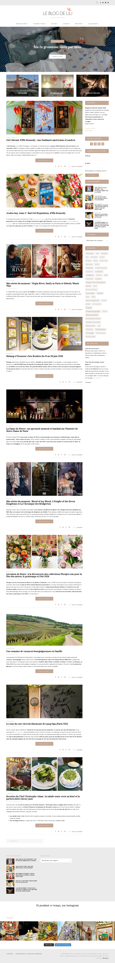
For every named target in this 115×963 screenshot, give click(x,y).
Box (87, 257)
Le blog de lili (92, 93)
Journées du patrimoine (91, 289)
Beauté (104, 253)
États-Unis (90, 337)
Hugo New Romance (95, 282)
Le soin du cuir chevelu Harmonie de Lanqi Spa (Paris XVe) (37, 723)
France (55, 54)
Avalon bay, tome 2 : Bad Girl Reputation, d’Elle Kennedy (36, 213)
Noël (88, 304)
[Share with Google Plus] (61, 166)
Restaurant (92, 315)
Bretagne (102, 257)
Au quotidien (92, 23)
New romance (92, 300)
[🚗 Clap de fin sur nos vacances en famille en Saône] (67, 931)
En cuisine (19, 801)
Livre (100, 293)
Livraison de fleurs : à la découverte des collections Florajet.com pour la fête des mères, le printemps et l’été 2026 (44, 575)
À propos (9, 953)
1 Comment (79, 382)
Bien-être (78, 23)
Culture (54, 23)
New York (104, 300)
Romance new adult (93, 322)
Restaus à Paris (21, 23)
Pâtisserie (105, 311)
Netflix (93, 296)
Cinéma (89, 268)
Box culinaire (94, 257)
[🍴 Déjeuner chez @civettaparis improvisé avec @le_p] (9, 931)
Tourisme (100, 329)
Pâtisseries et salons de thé (16, 359)
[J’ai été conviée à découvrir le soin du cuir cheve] (86, 931)
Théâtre (89, 329)
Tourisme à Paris (39, 23)
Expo (105, 275)
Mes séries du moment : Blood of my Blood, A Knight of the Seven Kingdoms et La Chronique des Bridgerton (40, 502)
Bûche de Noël (103, 260)
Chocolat (89, 264)
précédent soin (19, 732)
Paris (89, 307)
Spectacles (27, 434)
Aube (97, 253)
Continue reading (57, 60)
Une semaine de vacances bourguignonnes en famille (34, 651)
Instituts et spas (19, 726)
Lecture (15, 142)
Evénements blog (21, 579)
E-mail (88, 163)
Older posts (13, 841)
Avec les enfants (13, 434)
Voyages (66, 23)
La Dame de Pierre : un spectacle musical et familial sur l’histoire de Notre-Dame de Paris (42, 429)
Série (99, 325)
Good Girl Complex (39, 219)
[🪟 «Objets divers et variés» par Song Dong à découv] (105, 931)
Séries (15, 288)
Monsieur (105, 958)
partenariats (96, 378)
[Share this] (55, 166)
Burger (95, 260)
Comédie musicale (100, 268)
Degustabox (99, 275)
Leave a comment (77, 166)
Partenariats (89, 130)
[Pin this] (65, 166)
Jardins (95, 286)
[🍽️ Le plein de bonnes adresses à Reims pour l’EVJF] (47, 931)
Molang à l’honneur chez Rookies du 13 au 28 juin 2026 (34, 356)
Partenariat (93, 311)
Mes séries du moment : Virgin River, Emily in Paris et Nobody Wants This (42, 284)
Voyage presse (100, 333)
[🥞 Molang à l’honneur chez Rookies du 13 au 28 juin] (28, 931)
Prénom (87, 156)
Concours (89, 271)
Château (97, 264)
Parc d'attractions (97, 304)
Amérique (90, 253)
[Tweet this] (58, 166)
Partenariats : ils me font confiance (29, 953)
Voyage (90, 333)
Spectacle (90, 325)
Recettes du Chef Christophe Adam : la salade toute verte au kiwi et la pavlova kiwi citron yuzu (43, 797)
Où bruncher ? (57, 93)
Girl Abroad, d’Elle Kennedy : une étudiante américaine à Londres (40, 140)
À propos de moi (90, 128)
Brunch (88, 261)
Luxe (87, 297)
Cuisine (99, 271)
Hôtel (88, 286)
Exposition (89, 279)
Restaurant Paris (93, 318)
